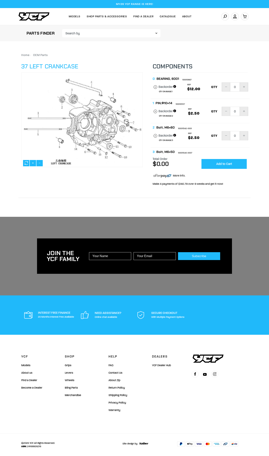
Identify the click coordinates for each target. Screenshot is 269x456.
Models (74, 16)
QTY (214, 87)
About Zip (114, 380)
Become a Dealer (31, 387)
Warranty (114, 410)
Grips (68, 365)
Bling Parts (71, 387)
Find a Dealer (29, 380)
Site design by (129, 443)
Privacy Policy (117, 402)
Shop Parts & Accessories (107, 16)
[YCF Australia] (34, 16)
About (187, 16)
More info (178, 175)
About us (26, 372)
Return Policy (117, 387)
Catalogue (168, 16)
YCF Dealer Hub (161, 365)
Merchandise (73, 395)
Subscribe (199, 256)
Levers (69, 372)
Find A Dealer (143, 16)
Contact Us (115, 372)
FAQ (111, 365)
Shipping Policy (118, 395)
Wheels (69, 380)
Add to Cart (224, 164)
